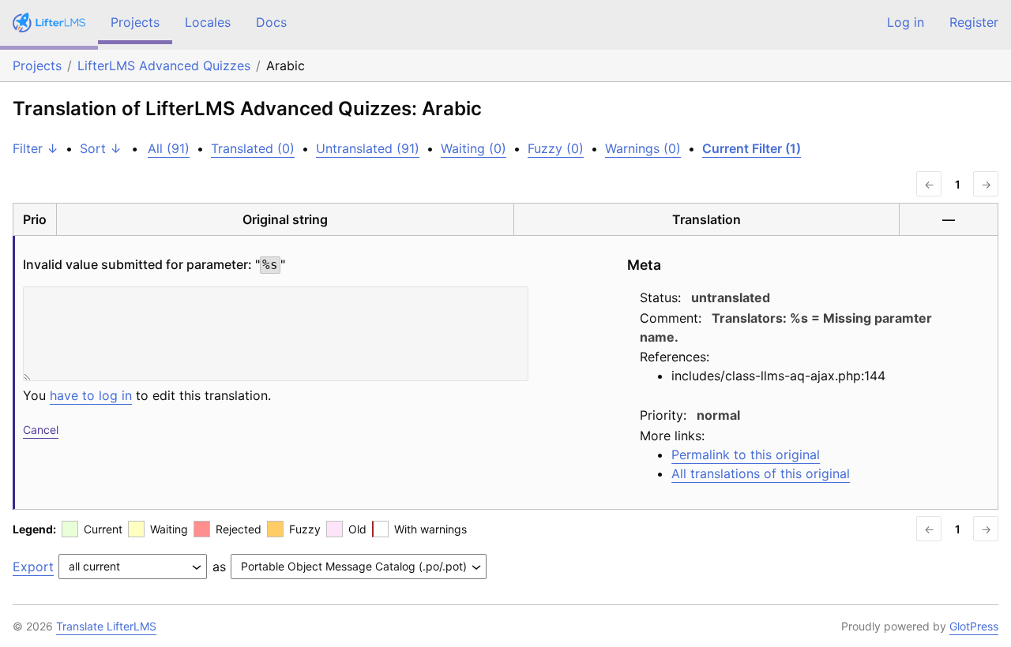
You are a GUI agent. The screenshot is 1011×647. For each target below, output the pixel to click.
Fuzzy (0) (556, 148)
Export (33, 566)
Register (973, 22)
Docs (271, 22)
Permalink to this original (745, 454)
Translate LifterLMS (106, 626)
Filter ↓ (35, 148)
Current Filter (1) (751, 148)
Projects (135, 22)
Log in (905, 22)
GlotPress (973, 626)
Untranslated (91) (367, 148)
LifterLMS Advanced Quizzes (163, 65)
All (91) (169, 148)
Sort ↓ (101, 148)
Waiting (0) (473, 148)
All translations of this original (760, 473)
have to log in (91, 395)
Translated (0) (253, 148)
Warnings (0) (643, 148)
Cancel (40, 429)
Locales (208, 22)
